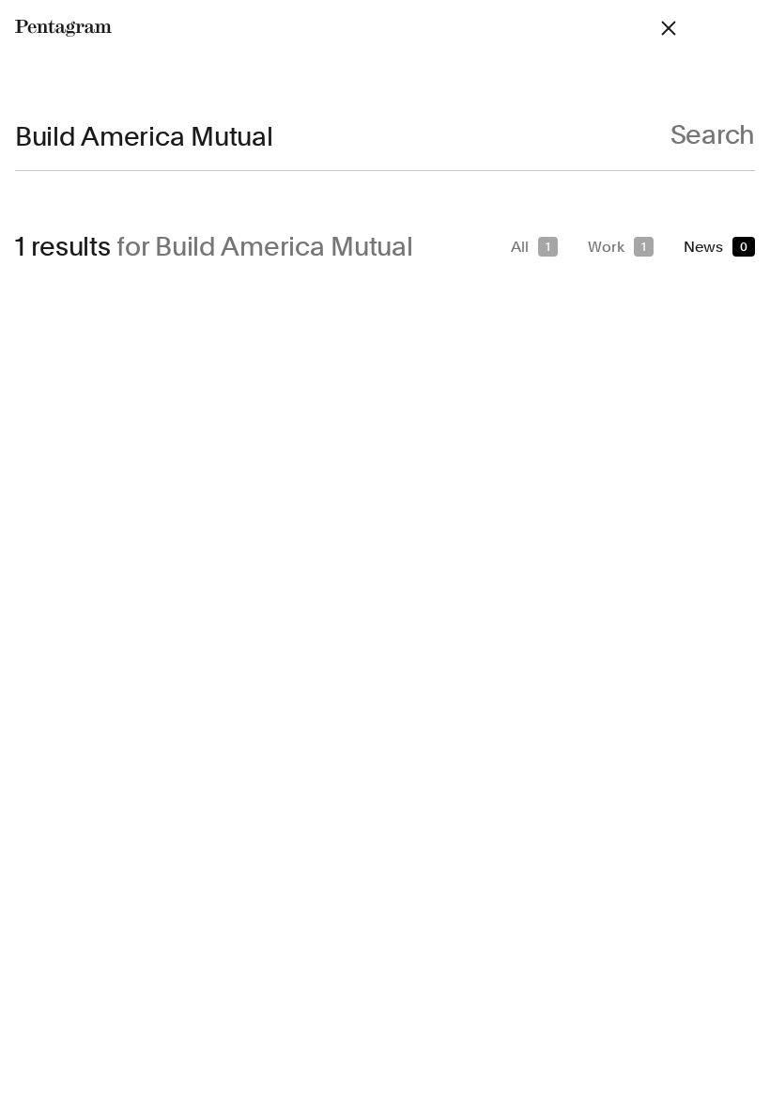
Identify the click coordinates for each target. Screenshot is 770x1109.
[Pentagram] (63, 28)
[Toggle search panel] (668, 28)
